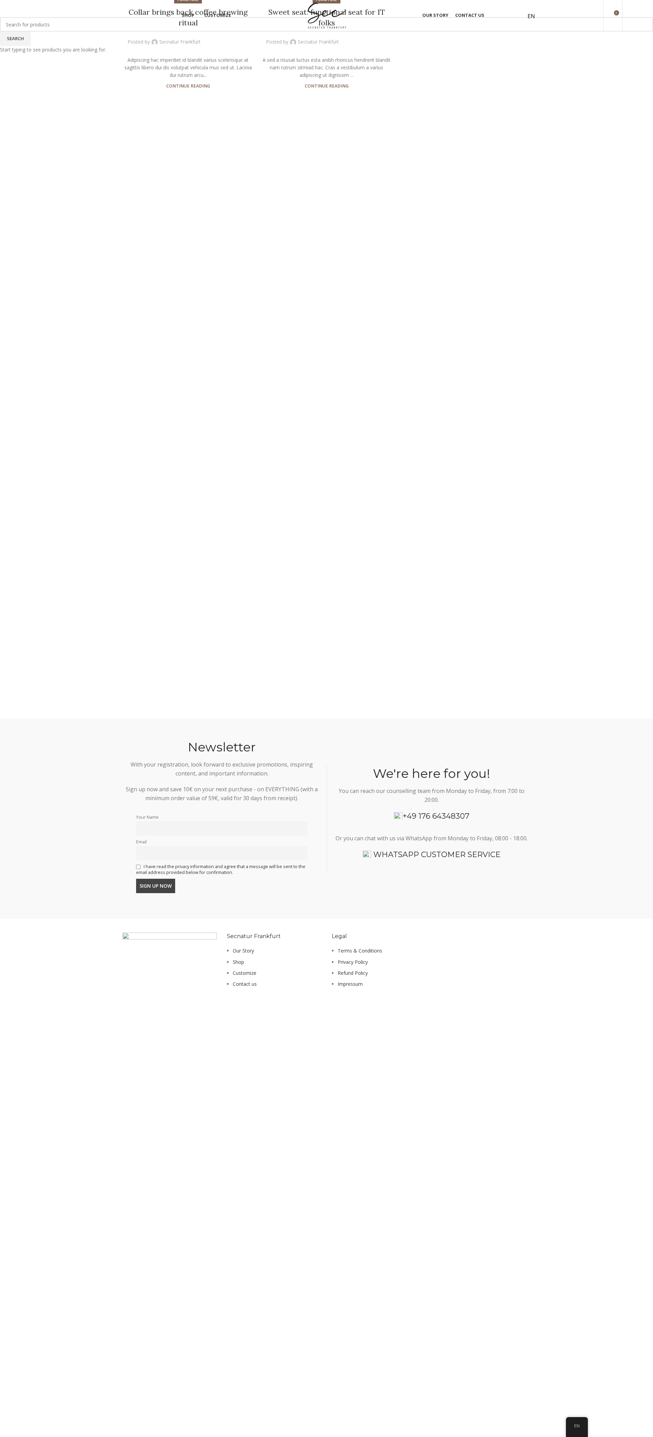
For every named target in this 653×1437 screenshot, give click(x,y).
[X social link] (218, 38)
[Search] (628, 15)
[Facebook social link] (210, 38)
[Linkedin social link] (234, 38)
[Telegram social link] (243, 38)
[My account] (506, 15)
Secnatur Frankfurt (180, 41)
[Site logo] (326, 15)
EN (531, 16)
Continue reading (188, 86)
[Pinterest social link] (226, 38)
